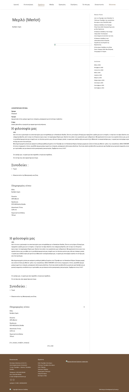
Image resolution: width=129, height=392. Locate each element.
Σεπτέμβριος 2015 (99, 85)
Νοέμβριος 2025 (98, 67)
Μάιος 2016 (97, 72)
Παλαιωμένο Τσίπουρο (44, 371)
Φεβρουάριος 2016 (99, 80)
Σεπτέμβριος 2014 (99, 88)
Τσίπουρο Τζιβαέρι (43, 369)
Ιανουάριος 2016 (98, 83)
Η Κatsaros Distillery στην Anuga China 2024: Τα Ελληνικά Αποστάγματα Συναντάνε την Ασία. (103, 34)
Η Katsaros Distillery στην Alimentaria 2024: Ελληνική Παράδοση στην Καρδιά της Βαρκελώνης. (101, 42)
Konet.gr (116, 389)
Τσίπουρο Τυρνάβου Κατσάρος (46, 365)
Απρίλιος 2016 (98, 75)
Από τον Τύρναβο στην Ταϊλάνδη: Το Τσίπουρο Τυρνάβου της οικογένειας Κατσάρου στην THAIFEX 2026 (104, 20)
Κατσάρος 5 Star (42, 375)
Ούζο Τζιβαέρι (42, 367)
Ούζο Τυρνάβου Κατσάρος (45, 363)
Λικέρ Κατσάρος (42, 373)
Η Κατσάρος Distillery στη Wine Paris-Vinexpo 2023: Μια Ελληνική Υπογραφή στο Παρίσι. (103, 49)
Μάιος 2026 (97, 65)
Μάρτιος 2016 (98, 77)
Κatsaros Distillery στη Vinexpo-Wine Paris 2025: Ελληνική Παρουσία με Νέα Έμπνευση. (104, 27)
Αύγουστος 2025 (98, 70)
